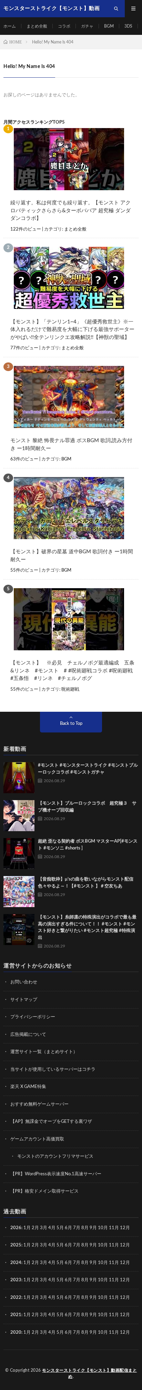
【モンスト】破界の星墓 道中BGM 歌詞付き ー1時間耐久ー (71, 555)
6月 (68, 1228)
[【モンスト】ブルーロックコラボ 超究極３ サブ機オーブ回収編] (18, 815)
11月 (114, 1245)
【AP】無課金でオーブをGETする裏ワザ (51, 1121)
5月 (60, 1228)
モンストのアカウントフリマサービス (55, 1156)
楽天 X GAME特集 (28, 1087)
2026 (15, 1228)
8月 (85, 1228)
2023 (15, 1280)
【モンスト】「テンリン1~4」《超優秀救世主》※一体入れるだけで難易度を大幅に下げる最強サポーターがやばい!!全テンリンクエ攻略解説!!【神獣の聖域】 (72, 329)
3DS (128, 26)
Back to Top (71, 723)
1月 (27, 1228)
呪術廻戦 (70, 689)
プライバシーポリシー (32, 1017)
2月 (35, 1228)
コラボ (64, 26)
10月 (103, 1245)
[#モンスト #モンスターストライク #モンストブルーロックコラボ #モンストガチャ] (18, 777)
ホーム (9, 26)
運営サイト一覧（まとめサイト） (44, 1052)
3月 (43, 1228)
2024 (15, 1263)
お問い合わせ (23, 982)
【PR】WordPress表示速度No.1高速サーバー (55, 1174)
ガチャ (87, 26)
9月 (93, 1245)
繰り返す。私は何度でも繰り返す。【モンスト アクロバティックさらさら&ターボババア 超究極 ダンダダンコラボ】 (70, 210)
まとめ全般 (37, 26)
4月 (51, 1228)
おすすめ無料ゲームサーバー (39, 1104)
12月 (125, 1245)
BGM (109, 26)
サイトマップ (23, 1000)
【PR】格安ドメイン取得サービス (44, 1191)
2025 (15, 1245)
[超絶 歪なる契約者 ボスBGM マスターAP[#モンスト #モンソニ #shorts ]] (18, 853)
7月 (76, 1228)
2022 (15, 1297)
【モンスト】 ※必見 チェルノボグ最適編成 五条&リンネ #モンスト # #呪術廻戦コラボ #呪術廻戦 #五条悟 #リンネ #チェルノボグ (72, 670)
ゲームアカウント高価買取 (37, 1139)
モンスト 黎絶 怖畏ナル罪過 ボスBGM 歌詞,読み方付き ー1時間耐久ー (71, 444)
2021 (15, 1315)
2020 (15, 1332)
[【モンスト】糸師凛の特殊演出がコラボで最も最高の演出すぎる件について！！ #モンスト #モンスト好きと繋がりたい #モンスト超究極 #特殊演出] (18, 929)
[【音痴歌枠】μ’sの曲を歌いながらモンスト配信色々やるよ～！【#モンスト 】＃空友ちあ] (18, 891)
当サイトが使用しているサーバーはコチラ (52, 1069)
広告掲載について (28, 1034)
